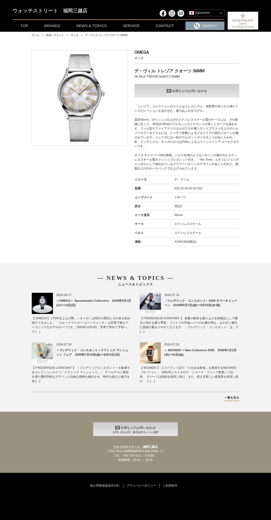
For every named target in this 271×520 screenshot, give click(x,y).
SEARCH (209, 26)
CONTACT (165, 26)
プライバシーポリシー (141, 485)
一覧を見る (231, 397)
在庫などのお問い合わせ (189, 91)
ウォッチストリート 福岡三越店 (50, 10)
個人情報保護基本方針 (105, 485)
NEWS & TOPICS (91, 26)
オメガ (74, 35)
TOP (24, 26)
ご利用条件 (170, 485)
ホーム (35, 35)
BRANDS (52, 26)
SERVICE (131, 26)
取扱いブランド (55, 35)
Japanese (202, 12)
